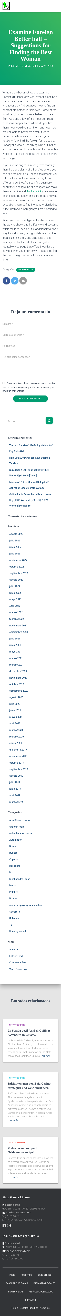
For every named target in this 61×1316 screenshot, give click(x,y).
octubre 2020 (16, 684)
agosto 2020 (16, 697)
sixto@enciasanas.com (18, 1212)
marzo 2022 (16, 612)
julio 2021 (14, 638)
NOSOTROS (26, 1275)
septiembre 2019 (18, 769)
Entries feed (16, 956)
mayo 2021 (15, 651)
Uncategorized (25, 270)
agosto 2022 (16, 579)
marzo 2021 (16, 658)
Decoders (14, 865)
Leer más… (46, 1056)
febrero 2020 (16, 736)
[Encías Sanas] (7, 6)
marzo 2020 (16, 730)
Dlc (11, 872)
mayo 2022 (15, 599)
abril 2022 (14, 606)
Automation (15, 839)
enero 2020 (15, 743)
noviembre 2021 (18, 625)
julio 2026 (14, 540)
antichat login (16, 826)
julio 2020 (14, 704)
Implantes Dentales (44, 1283)
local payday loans (19, 879)
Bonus (12, 846)
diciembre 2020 (18, 671)
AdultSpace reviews (20, 820)
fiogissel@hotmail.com (17, 1251)
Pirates (13, 898)
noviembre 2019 (18, 756)
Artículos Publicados (41, 1292)
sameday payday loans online (25, 905)
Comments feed (18, 962)
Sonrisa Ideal (15, 1292)
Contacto (30, 1300)
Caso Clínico (45, 1275)
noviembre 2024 (18, 560)
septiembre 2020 (18, 690)
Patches (13, 892)
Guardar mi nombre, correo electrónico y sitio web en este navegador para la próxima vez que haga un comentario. (29, 387)
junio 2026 (15, 547)
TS (10, 924)
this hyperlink (34, 191)
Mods (12, 885)
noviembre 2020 (18, 677)
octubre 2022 (16, 566)
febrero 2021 (16, 664)
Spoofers (14, 911)
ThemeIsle (43, 1308)
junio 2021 (15, 645)
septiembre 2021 (18, 632)
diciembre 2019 (18, 749)
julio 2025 (14, 553)
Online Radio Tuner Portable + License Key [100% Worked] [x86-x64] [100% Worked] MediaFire (30, 500)
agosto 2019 (16, 775)
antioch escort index (20, 833)
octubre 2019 (16, 762)
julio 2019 (14, 782)
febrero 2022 (16, 619)
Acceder (14, 949)
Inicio (12, 1275)
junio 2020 (15, 710)
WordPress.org (18, 969)
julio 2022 (14, 586)
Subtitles (14, 918)
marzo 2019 (16, 802)
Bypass (13, 852)
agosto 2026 (16, 534)
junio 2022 (15, 593)
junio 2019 (15, 788)
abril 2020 (14, 723)
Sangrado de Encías (17, 1283)
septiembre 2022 (18, 573)
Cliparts (13, 859)
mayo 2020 (15, 717)
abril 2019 (14, 795)
